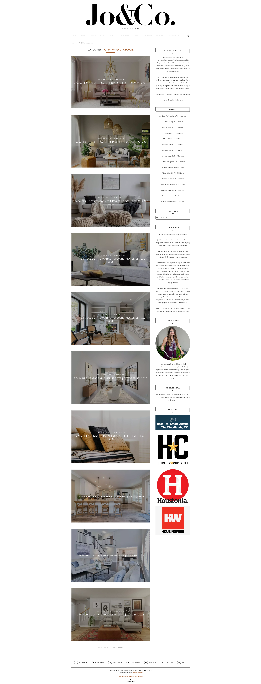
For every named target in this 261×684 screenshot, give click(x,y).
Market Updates (119, 79)
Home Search (125, 36)
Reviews (93, 36)
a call (180, 94)
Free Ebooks (147, 36)
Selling (113, 36)
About (82, 36)
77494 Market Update (104, 79)
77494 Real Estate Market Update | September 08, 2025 (110, 437)
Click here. (183, 116)
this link (175, 397)
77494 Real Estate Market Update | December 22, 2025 (110, 142)
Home (74, 36)
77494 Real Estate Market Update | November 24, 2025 (110, 260)
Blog (136, 36)
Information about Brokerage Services (130, 676)
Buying (102, 36)
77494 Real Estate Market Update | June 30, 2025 (110, 555)
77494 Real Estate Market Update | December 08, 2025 (110, 201)
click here (183, 308)
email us (187, 94)
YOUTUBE (159, 36)
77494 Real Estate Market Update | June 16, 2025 (110, 614)
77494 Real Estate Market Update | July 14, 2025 (110, 496)
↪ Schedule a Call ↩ (175, 36)
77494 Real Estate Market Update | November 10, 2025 (110, 319)
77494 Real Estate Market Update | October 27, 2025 (110, 378)
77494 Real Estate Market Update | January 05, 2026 (110, 83)
